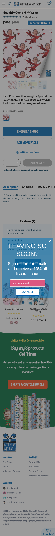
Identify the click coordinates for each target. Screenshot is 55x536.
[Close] (50, 241)
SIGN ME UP (27, 291)
